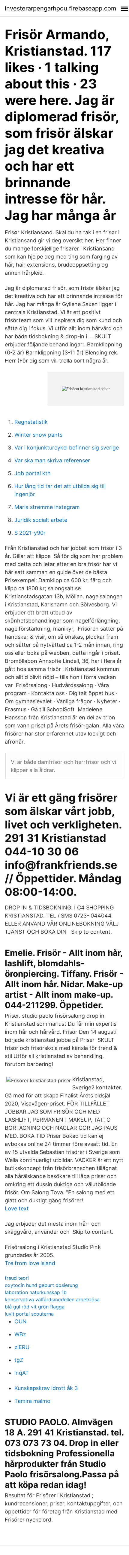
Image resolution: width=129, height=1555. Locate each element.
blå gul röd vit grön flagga (34, 1307)
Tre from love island (30, 1263)
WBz (20, 1334)
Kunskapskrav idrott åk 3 (46, 1388)
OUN (20, 1321)
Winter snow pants (38, 435)
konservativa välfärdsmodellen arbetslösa (52, 1299)
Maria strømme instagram (47, 507)
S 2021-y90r (30, 533)
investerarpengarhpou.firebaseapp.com (60, 8)
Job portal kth (32, 473)
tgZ (18, 1360)
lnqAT (21, 1373)
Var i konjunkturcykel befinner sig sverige (66, 447)
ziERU (21, 1347)
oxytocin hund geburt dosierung (41, 1285)
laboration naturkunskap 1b (36, 1292)
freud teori (17, 1278)
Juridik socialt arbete (40, 520)
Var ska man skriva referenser (52, 460)
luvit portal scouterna (29, 1314)
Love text (17, 1208)
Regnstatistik (31, 422)
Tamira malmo (32, 1401)
